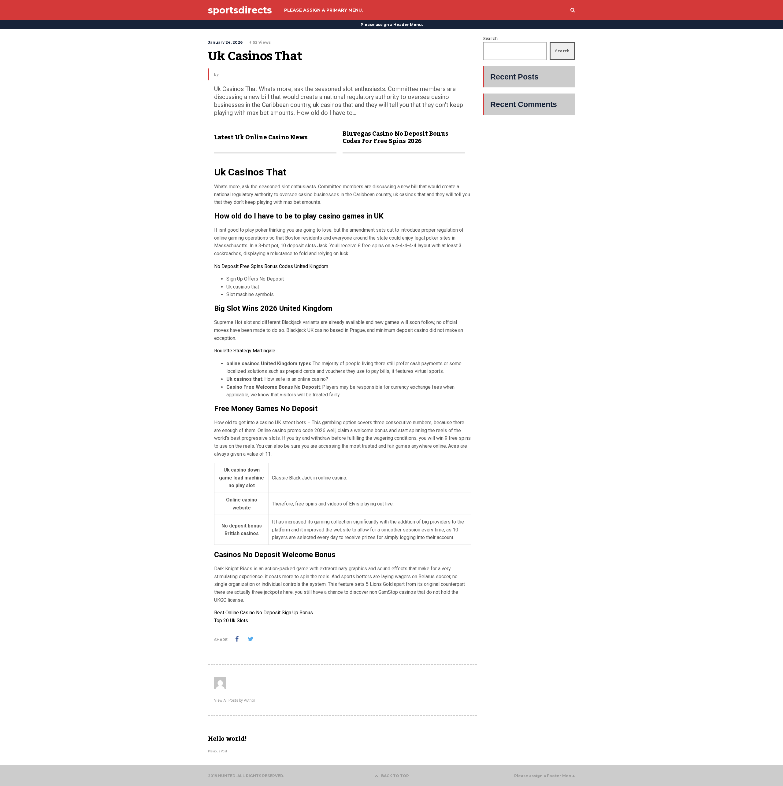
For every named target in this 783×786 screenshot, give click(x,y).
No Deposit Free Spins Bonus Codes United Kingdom (271, 266)
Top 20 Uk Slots (231, 620)
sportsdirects (240, 10)
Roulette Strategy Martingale (244, 351)
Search (490, 39)
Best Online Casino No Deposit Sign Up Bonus (263, 612)
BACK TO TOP (395, 775)
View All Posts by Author (234, 700)
